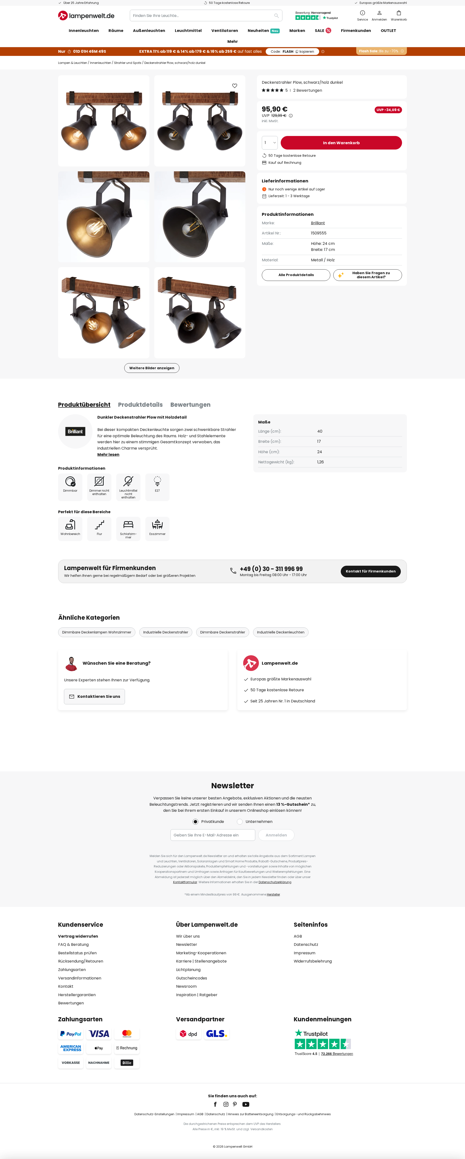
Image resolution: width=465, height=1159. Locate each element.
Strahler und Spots (127, 63)
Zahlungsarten (72, 969)
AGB (298, 936)
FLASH (292, 51)
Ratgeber (208, 995)
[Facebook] (218, 1104)
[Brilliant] (75, 431)
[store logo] (86, 15)
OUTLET (388, 30)
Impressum (304, 953)
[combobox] (206, 15)
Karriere (184, 961)
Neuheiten (263, 30)
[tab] (84, 404)
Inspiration (186, 995)
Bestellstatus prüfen (77, 953)
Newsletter (186, 944)
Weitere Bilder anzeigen (151, 368)
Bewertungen (190, 405)
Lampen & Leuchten (72, 63)
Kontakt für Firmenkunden (371, 571)
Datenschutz (306, 944)
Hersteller (273, 894)
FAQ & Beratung (73, 944)
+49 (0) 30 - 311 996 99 (271, 569)
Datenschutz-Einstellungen (154, 1114)
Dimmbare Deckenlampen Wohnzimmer (96, 632)
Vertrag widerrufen (78, 936)
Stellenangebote (211, 961)
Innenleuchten (100, 63)
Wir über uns (188, 936)
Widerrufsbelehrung (313, 961)
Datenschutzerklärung (275, 882)
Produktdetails (140, 405)
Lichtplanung (188, 969)
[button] (103, 217)
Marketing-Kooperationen (201, 953)
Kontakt (65, 986)
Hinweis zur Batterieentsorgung (250, 1114)
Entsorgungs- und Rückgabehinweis (303, 1114)
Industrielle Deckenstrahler (165, 632)
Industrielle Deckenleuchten (280, 632)
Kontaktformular (185, 882)
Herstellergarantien (77, 995)
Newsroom (186, 986)
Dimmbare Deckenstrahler (222, 632)
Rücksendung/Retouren (80, 961)
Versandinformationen (79, 978)
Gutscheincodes (191, 978)
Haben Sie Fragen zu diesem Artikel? (371, 275)
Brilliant (318, 223)
